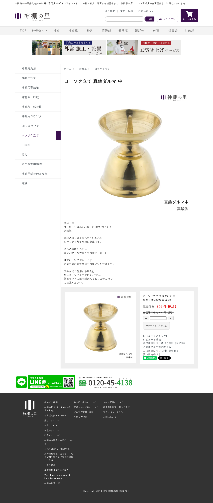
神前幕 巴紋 (30, 97)
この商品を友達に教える (157, 347)
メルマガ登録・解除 (84, 412)
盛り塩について (52, 420)
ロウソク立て (30, 135)
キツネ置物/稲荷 (32, 164)
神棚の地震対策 (52, 483)
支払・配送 (126, 11)
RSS (76, 417)
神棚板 (73, 30)
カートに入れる (156, 325)
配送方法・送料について (86, 407)
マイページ (169, 19)
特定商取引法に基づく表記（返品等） (165, 343)
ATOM (84, 417)
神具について (51, 425)
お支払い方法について (85, 402)
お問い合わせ (146, 11)
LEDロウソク (30, 125)
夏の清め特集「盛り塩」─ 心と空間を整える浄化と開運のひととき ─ (59, 457)
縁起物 (140, 30)
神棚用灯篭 (29, 78)
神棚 (56, 30)
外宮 (156, 30)
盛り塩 (123, 30)
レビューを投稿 (152, 339)
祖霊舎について (52, 430)
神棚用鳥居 (29, 68)
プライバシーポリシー (114, 412)
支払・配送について (113, 402)
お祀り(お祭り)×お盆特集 (57, 449)
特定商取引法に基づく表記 (116, 407)
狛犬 (24, 154)
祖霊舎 (173, 30)
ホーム (68, 69)
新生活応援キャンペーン (56, 415)
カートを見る (189, 19)
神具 (90, 30)
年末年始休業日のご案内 (56, 470)
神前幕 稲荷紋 (32, 106)
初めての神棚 (51, 402)
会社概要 (110, 11)
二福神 (26, 145)
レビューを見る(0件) (155, 336)
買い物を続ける (152, 354)
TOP (23, 30)
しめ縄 (190, 30)
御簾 (24, 183)
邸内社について (52, 435)
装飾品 (106, 30)
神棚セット (40, 30)
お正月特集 (50, 465)
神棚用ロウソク (32, 116)
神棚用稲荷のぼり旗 (35, 173)
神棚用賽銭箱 (30, 87)
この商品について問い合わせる (161, 351)
